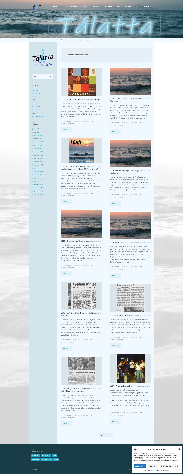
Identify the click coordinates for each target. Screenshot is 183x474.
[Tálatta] (36, 6)
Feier (54, 455)
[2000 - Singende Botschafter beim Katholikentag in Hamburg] (81, 371)
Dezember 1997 (37, 175)
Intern (34, 113)
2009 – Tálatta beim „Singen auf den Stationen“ (125, 99)
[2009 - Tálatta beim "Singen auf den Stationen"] (130, 81)
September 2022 (37, 132)
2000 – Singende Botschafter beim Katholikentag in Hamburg (76, 389)
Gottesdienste (47, 459)
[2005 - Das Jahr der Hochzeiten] (81, 224)
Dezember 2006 (37, 145)
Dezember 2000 (37, 165)
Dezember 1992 (37, 191)
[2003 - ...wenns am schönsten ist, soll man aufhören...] (81, 296)
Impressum (166, 470)
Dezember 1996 (37, 178)
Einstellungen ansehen (170, 466)
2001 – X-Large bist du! (120, 385)
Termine (35, 103)
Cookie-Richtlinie (149, 470)
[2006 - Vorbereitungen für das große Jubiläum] (130, 153)
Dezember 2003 (37, 155)
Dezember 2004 (37, 152)
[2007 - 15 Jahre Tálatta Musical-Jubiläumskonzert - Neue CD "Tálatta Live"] (81, 150)
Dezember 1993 (37, 188)
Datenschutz (158, 470)
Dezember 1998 (37, 171)
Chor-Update (46, 455)
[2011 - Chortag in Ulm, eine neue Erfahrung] (81, 82)
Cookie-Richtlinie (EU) (39, 116)
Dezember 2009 (37, 139)
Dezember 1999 (37, 168)
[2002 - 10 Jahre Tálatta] (130, 298)
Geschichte (36, 106)
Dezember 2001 (37, 162)
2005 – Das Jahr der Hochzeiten (74, 241)
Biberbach (35, 455)
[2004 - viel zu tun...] (130, 225)
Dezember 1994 (37, 185)
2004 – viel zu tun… (118, 242)
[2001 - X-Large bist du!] (130, 368)
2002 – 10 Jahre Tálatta (120, 315)
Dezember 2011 (37, 135)
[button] (179, 449)
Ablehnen (153, 466)
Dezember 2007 (37, 142)
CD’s (33, 100)
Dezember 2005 (37, 148)
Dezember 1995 (37, 181)
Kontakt (34, 110)
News (34, 97)
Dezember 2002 (37, 158)
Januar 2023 (36, 129)
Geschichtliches (69, 124)
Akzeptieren (139, 466)
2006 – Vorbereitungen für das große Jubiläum (126, 171)
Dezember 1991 (37, 194)
